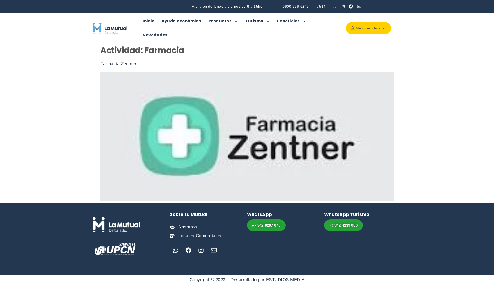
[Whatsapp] (334, 6)
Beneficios (288, 21)
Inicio (148, 21)
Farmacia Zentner (118, 63)
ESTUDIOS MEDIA (285, 279)
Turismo (254, 21)
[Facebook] (351, 6)
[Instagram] (343, 6)
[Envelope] (359, 6)
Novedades (155, 35)
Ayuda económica (181, 21)
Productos (220, 21)
